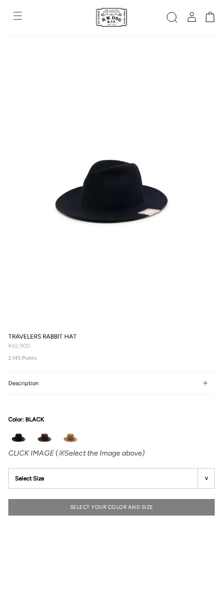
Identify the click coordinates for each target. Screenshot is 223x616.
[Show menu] (18, 17)
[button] (172, 17)
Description (23, 383)
